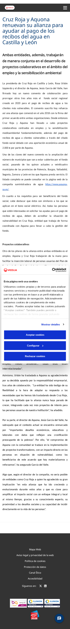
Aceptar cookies (35, 334)
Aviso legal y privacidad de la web (35, 555)
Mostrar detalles (50, 324)
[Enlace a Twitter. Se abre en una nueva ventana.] (40, 586)
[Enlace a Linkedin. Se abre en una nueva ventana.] (45, 586)
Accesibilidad (35, 578)
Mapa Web (35, 549)
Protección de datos (35, 566)
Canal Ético (35, 572)
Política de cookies (35, 561)
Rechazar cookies (35, 356)
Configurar (33, 345)
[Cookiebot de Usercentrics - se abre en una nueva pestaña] (52, 270)
